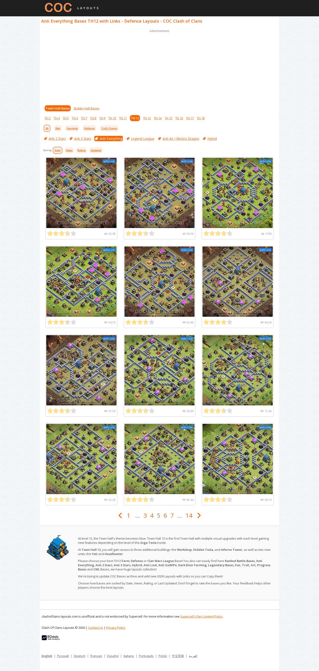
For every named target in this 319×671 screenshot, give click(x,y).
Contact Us (95, 627)
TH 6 (75, 118)
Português (146, 656)
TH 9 (102, 118)
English (47, 656)
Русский (63, 656)
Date (57, 150)
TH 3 (48, 118)
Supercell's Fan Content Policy (201, 616)
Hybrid (212, 138)
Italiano (129, 656)
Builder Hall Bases (86, 108)
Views (69, 150)
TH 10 (112, 118)
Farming (72, 128)
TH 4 (57, 118)
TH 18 (201, 118)
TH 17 (190, 118)
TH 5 (66, 118)
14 (188, 515)
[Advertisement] (159, 66)
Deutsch (79, 656)
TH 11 (123, 118)
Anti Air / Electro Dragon (181, 138)
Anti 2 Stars (57, 138)
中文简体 (178, 656)
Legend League (142, 138)
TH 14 (158, 118)
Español (113, 656)
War (57, 128)
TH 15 (168, 118)
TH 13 (147, 118)
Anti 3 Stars (82, 138)
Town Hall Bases (58, 108)
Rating (82, 150)
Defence (89, 128)
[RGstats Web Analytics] (51, 639)
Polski (163, 656)
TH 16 (179, 118)
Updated (96, 150)
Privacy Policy (115, 627)
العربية (193, 656)
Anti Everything (111, 138)
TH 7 (84, 118)
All (47, 128)
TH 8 (93, 118)
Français (96, 656)
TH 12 (135, 118)
